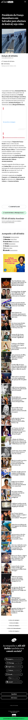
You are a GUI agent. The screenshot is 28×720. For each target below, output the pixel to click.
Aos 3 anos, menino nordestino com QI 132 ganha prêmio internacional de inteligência (17, 494)
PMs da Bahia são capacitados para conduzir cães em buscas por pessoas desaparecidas (18, 399)
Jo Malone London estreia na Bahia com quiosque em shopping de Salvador (19, 505)
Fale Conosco (14, 697)
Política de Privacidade (14, 705)
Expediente (14, 694)
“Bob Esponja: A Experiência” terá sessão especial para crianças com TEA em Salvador (19, 600)
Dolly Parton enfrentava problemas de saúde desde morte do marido (18, 388)
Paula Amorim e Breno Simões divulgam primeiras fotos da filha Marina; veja (18, 420)
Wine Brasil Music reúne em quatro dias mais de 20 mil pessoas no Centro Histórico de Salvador (18, 283)
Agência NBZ (14, 716)
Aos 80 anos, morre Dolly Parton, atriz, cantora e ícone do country (18, 452)
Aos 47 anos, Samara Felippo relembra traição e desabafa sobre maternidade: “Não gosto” (19, 515)
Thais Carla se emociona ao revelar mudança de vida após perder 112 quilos (18, 378)
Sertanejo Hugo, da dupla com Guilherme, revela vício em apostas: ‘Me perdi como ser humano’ (18, 294)
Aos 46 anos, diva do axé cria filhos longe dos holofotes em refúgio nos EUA (18, 589)
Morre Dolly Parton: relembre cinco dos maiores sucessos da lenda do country (18, 410)
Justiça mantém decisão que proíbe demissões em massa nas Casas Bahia (18, 304)
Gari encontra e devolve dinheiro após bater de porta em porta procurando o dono (18, 537)
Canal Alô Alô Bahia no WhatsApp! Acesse (14, 212)
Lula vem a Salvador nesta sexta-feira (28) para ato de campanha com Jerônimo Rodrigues (18, 547)
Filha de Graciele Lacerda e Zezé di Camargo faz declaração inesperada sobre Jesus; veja (19, 463)
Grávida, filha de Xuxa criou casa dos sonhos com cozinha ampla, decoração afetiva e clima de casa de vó (18, 367)
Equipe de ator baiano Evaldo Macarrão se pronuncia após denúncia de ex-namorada (18, 484)
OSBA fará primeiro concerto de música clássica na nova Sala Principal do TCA (17, 579)
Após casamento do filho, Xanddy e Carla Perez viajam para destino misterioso (18, 357)
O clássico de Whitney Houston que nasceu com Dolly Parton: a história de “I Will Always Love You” (18, 441)
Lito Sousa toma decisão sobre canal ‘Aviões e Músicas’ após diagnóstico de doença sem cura (18, 325)
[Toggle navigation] (25, 1)
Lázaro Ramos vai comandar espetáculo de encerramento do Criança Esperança (18, 315)
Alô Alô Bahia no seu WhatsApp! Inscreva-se (14, 718)
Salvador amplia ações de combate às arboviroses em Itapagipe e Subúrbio (18, 473)
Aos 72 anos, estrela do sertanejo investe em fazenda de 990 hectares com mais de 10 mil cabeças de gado (18, 431)
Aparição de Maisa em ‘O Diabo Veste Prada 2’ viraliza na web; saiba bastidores (18, 611)
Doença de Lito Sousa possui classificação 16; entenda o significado (17, 336)
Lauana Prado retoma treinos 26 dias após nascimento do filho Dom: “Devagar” (18, 568)
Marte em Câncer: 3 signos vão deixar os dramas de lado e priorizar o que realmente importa (19, 558)
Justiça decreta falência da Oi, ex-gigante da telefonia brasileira (19, 526)
